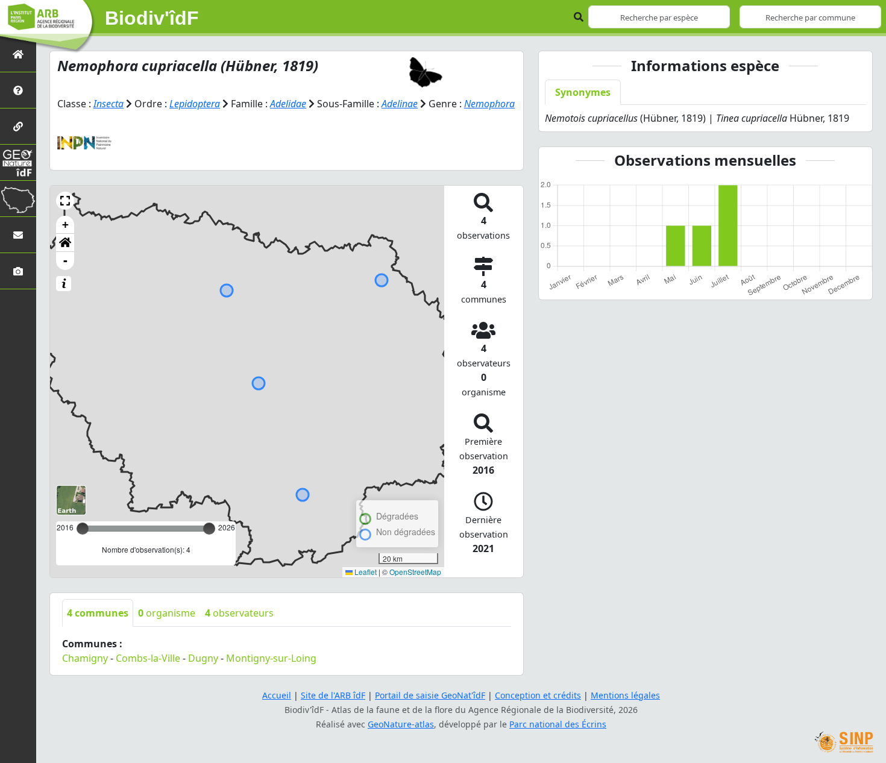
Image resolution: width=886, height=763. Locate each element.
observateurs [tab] (239, 613)
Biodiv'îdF (152, 18)
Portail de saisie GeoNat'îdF (430, 695)
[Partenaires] (18, 126)
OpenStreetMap (415, 572)
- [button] (65, 260)
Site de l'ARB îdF (333, 695)
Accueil (276, 695)
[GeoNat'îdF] (18, 162)
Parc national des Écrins (557, 724)
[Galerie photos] (18, 271)
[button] (65, 201)
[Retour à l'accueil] (18, 54)
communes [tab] (97, 613)
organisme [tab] (166, 613)
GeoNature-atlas (401, 724)
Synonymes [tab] (583, 92)
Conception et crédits (538, 695)
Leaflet (365, 572)
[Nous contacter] (18, 235)
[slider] (209, 529)
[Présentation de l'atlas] (18, 90)
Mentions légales (625, 695)
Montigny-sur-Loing (271, 658)
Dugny (203, 658)
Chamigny (85, 658)
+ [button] (65, 224)
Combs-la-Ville (148, 658)
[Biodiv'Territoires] (18, 198)
